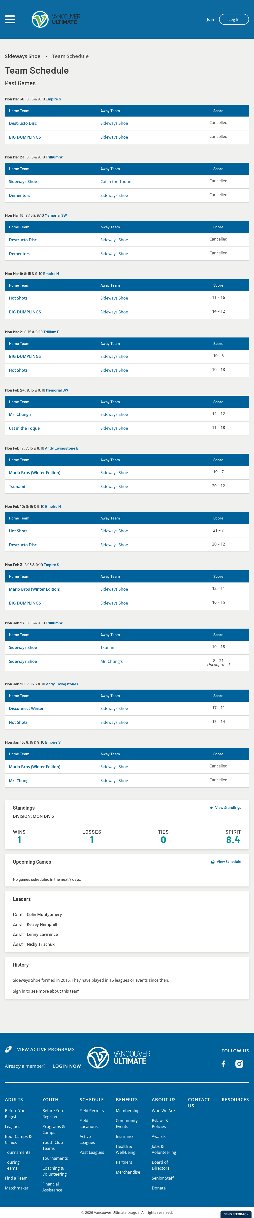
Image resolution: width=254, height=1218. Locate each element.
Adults (14, 1099)
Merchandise (128, 1172)
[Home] (127, 1057)
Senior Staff (163, 1178)
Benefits (127, 1099)
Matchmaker (17, 1188)
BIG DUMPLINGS (25, 137)
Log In (234, 19)
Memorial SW (56, 215)
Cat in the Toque (115, 181)
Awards (159, 1136)
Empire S (53, 98)
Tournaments (18, 1152)
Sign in (19, 991)
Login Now (67, 1066)
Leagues (12, 1126)
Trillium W (54, 156)
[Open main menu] (10, 19)
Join (210, 19)
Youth (50, 1099)
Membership (128, 1110)
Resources (235, 1099)
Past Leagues (92, 1152)
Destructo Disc (23, 123)
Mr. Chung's (20, 414)
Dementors (19, 195)
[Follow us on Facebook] (223, 1063)
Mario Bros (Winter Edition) (34, 472)
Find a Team (16, 1178)
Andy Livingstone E (61, 448)
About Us (164, 1099)
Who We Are (163, 1110)
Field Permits (92, 1110)
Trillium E (51, 331)
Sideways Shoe (22, 56)
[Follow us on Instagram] (239, 1064)
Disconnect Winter (26, 708)
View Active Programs (46, 1049)
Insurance (125, 1136)
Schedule (92, 1099)
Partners (124, 1162)
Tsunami (17, 486)
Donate (159, 1188)
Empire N (51, 273)
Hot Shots (18, 298)
